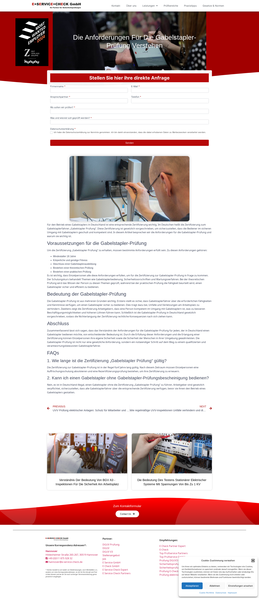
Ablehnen (215, 585)
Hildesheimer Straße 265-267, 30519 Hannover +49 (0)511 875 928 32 (72, 554)
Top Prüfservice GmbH (172, 556)
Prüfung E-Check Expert (172, 571)
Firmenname (57, 86)
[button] (253, 560)
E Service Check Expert (116, 569)
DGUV (106, 548)
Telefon (136, 97)
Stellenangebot (111, 555)
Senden (129, 142)
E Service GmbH (112, 562)
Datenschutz (221, 593)
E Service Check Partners (117, 573)
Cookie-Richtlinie (206, 593)
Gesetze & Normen (213, 5)
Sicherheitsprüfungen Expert (175, 567)
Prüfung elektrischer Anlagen (176, 574)
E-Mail (135, 86)
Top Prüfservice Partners (173, 553)
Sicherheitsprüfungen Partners (177, 564)
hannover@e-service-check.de (65, 562)
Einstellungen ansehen (240, 585)
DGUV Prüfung (111, 544)
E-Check (163, 549)
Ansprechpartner (60, 97)
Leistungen (148, 5)
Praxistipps (190, 5)
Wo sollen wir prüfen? (62, 107)
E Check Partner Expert (172, 546)
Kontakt (116, 5)
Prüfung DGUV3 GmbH (172, 560)
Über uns (131, 5)
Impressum (232, 593)
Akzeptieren (192, 585)
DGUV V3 (108, 551)
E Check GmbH (111, 566)
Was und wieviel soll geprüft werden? (71, 118)
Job (104, 559)
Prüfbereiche (171, 5)
